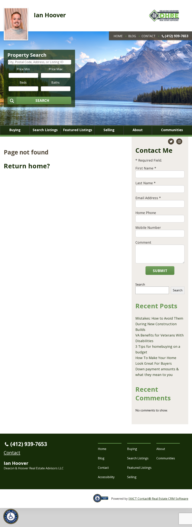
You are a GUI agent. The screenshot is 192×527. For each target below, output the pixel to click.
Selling (109, 130)
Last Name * (145, 183)
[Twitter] (171, 141)
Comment (143, 242)
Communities (172, 130)
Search (140, 284)
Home (118, 36)
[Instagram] (179, 141)
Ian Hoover (50, 15)
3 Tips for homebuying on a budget (157, 349)
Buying (14, 130)
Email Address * (148, 198)
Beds (23, 82)
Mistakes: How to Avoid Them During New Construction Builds (159, 324)
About (138, 130)
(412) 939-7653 (176, 36)
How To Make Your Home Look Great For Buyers (155, 360)
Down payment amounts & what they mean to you (157, 372)
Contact (148, 36)
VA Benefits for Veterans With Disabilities (159, 338)
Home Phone (145, 212)
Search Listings (45, 130)
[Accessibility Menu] (10, 516)
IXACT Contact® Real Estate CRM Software (158, 499)
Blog (132, 36)
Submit (160, 270)
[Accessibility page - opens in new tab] (102, 500)
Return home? (27, 166)
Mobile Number (148, 227)
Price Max (55, 69)
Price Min (23, 69)
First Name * (145, 168)
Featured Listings (77, 130)
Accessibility (106, 477)
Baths (55, 82)
